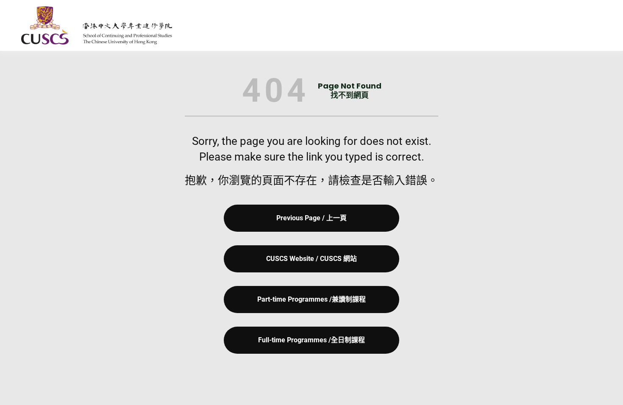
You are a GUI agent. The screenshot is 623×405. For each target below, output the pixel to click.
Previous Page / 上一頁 (311, 218)
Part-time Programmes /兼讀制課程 (311, 299)
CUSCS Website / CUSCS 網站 (311, 259)
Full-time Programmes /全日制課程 (311, 340)
